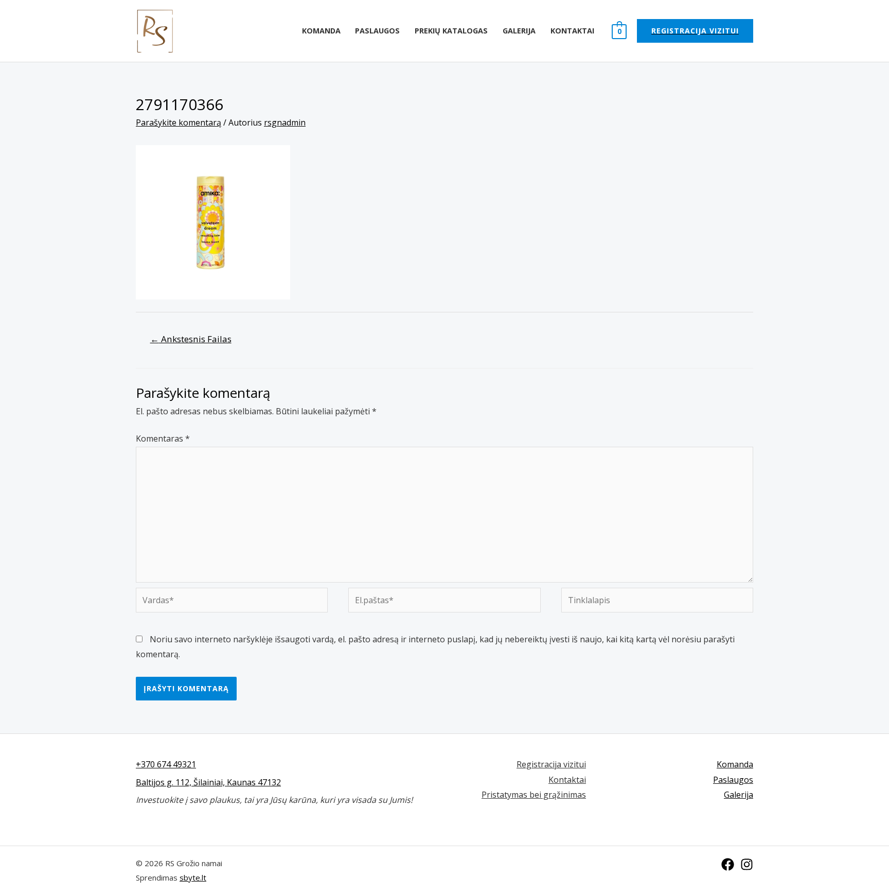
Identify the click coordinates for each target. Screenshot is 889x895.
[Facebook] (727, 864)
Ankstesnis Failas (191, 339)
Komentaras (163, 438)
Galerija (519, 31)
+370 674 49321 (166, 764)
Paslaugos (377, 31)
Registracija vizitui (551, 764)
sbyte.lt (193, 877)
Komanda (321, 31)
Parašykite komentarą (178, 122)
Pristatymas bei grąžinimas (534, 794)
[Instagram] (746, 864)
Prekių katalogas (451, 31)
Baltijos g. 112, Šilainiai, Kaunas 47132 (208, 782)
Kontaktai (572, 31)
